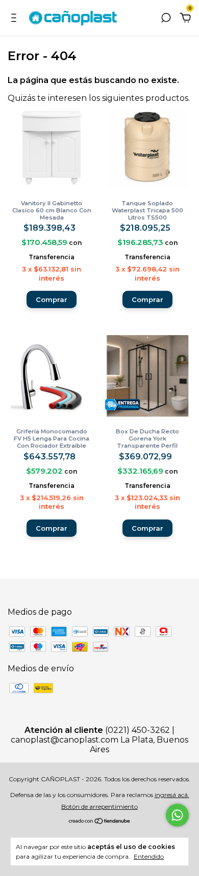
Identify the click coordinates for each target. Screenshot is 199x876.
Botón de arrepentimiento (99, 806)
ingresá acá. (172, 795)
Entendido (149, 856)
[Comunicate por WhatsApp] (177, 815)
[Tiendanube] (100, 822)
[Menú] (15, 18)
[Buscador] (166, 18)
